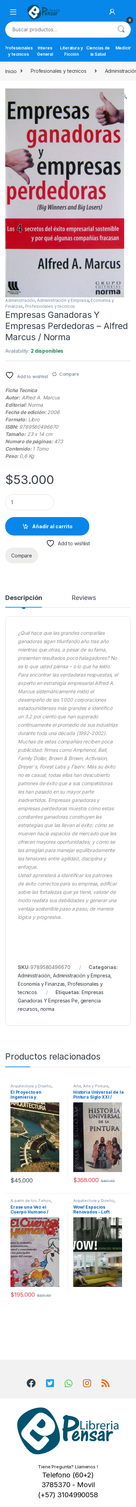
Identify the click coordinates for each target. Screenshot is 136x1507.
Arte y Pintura (95, 1086)
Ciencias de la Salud (98, 51)
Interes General (45, 51)
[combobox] (58, 30)
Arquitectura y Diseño (31, 1086)
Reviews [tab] (83, 598)
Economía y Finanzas (41, 984)
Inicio (11, 71)
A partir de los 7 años (30, 1200)
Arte (77, 1086)
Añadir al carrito (52, 526)
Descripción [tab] (23, 598)
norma (47, 1009)
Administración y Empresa (63, 300)
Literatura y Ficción (71, 51)
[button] (124, 96)
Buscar (121, 30)
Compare (69, 374)
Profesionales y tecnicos (18, 51)
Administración (20, 300)
